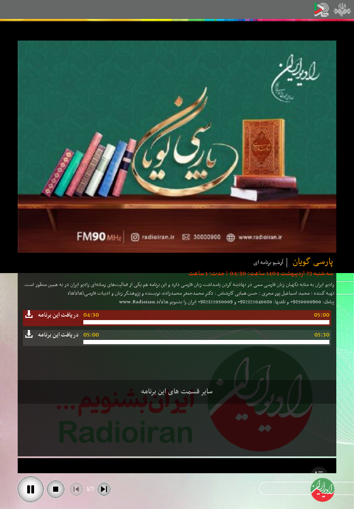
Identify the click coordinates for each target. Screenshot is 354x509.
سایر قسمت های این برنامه (177, 392)
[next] (104, 489)
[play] (31, 489)
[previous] (76, 489)
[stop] (55, 489)
